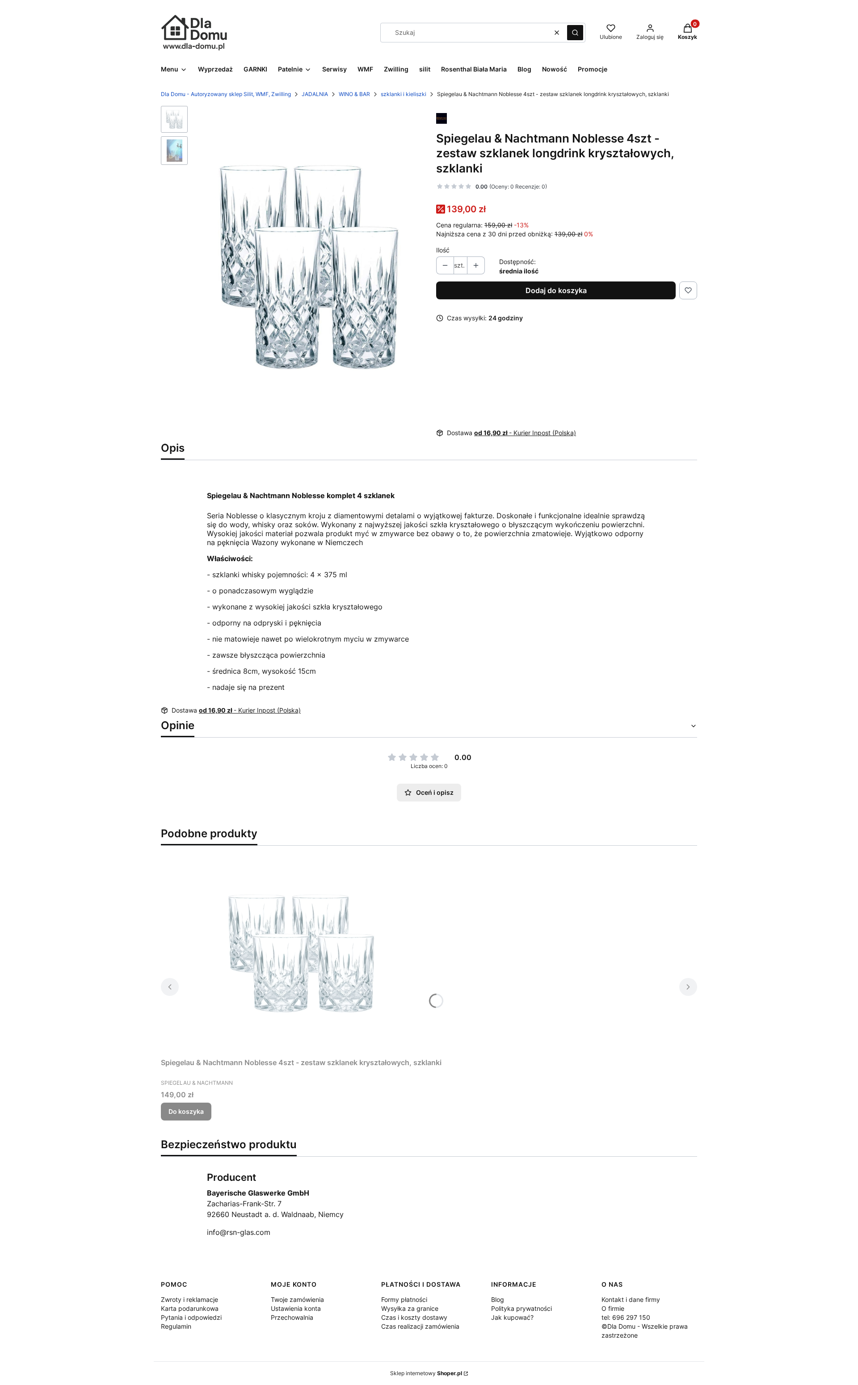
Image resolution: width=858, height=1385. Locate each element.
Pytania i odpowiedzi (191, 1317)
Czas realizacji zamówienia (420, 1326)
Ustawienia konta (296, 1308)
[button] (575, 32)
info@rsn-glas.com (238, 1232)
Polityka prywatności (521, 1308)
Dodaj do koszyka (556, 290)
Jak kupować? (512, 1317)
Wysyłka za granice (409, 1308)
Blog (497, 1299)
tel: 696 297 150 (625, 1317)
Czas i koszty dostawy (414, 1317)
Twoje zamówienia (297, 1299)
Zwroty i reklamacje (189, 1299)
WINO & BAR (354, 94)
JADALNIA (315, 94)
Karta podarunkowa (190, 1308)
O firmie (612, 1308)
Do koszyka (186, 1111)
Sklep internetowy (426, 1373)
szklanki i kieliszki (403, 94)
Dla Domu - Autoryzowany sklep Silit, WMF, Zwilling (226, 94)
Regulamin (176, 1326)
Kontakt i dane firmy (630, 1299)
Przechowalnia (292, 1317)
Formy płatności (404, 1299)
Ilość (443, 250)
